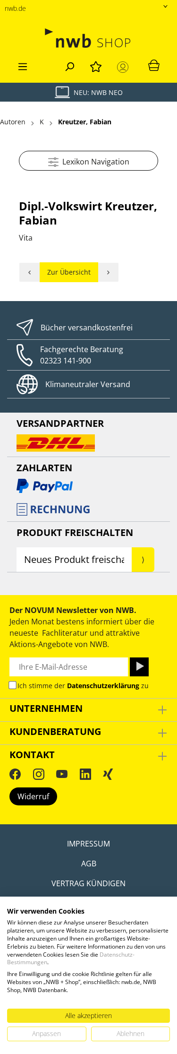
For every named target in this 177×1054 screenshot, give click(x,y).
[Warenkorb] (154, 64)
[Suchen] (69, 65)
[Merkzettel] (96, 65)
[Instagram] (38, 774)
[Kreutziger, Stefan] (108, 272)
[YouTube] (61, 774)
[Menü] (22, 65)
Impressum (88, 843)
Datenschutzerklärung (103, 685)
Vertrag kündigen (88, 883)
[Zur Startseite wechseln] (88, 38)
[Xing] (108, 774)
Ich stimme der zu (83, 685)
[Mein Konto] (124, 67)
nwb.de (15, 8)
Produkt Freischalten (75, 532)
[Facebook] (15, 774)
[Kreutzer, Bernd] (29, 272)
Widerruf (33, 796)
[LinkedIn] (85, 774)
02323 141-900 (65, 360)
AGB (88, 863)
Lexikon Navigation (94, 161)
